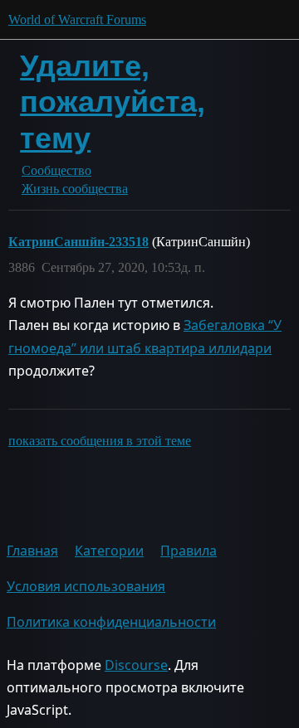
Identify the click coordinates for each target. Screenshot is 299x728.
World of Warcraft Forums (77, 19)
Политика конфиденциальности (111, 622)
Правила (188, 550)
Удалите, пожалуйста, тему (112, 101)
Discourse (136, 665)
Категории (109, 550)
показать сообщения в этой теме (99, 441)
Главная (32, 550)
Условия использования (86, 586)
